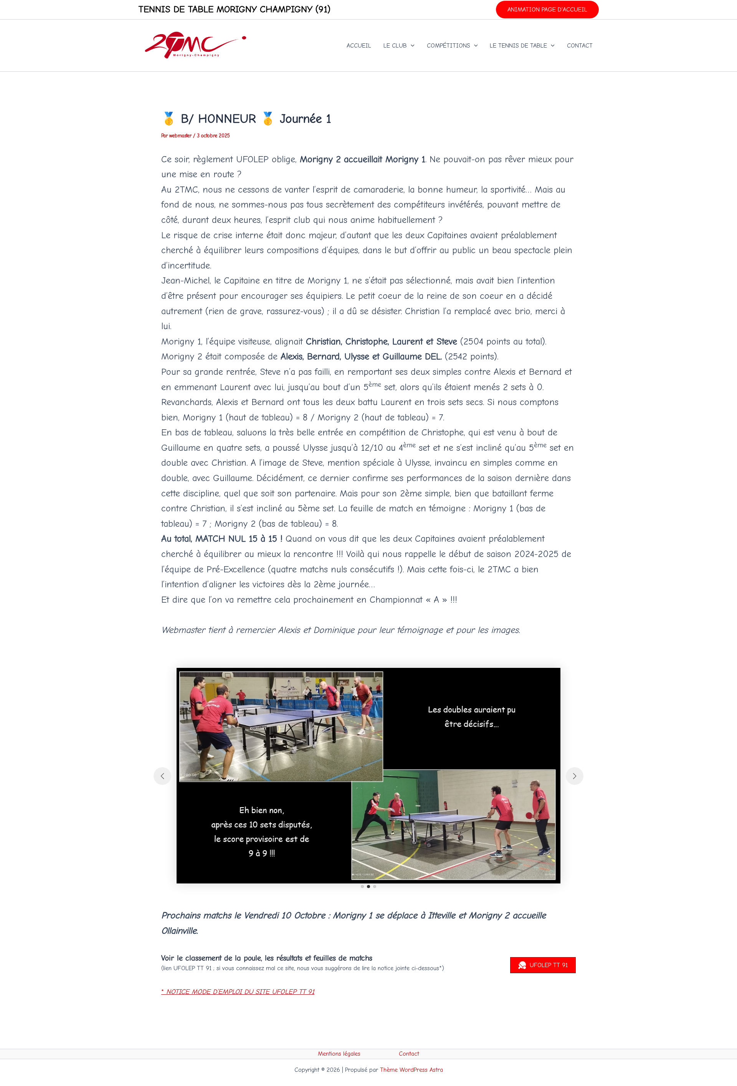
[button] (547, 9)
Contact (409, 1053)
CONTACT (580, 45)
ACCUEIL (359, 45)
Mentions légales (339, 1053)
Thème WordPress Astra (411, 1069)
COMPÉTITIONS (448, 45)
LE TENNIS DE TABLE (518, 45)
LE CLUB (395, 45)
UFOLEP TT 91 (549, 965)
